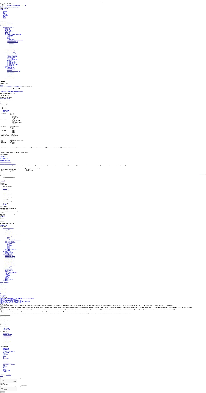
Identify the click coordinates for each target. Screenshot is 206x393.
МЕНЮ (1, 9)
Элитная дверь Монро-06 (7, 186)
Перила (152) (9, 70)
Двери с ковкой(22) (8, 266)
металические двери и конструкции (7, 2)
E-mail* (1, 176)
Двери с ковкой (5, 344)
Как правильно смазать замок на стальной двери (9, 299)
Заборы (4, 355)
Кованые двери (5, 354)
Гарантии (4, 17)
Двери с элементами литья (7, 343)
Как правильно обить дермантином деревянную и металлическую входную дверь (15, 301)
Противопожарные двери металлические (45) (13, 34)
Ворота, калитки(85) (8, 273)
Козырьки (4, 353)
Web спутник (8, 375)
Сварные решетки (6, 348)
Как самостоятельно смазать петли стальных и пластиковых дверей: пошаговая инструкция (17, 298)
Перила (4, 350)
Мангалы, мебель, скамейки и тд (9, 351)
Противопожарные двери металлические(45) (13, 234)
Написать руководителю (7, 363)
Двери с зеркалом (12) (11, 61)
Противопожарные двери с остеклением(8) (12, 240)
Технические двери (6, 329)
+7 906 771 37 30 (16, 5)
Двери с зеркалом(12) (9, 262)
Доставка (4, 12)
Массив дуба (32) (10, 60)
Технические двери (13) (11, 51)
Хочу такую (5, 189)
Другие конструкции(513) (7, 268)
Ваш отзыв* (2, 179)
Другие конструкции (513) (9, 67)
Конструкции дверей (6, 370)
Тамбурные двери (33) (11, 50)
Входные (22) (7, 29)
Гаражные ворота (6, 358)
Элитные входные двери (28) (12, 54)
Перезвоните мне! (22, 5)
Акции (4, 16)
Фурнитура (5, 13)
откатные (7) (11, 44)
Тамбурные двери (6, 328)
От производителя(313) (9, 255)
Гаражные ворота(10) (8, 279)
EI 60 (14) (8, 38)
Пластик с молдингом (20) (12, 59)
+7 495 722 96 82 (10, 5)
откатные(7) (9, 244)
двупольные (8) (9, 36)
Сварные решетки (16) (11, 68)
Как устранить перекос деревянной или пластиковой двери (11, 300)
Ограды (4, 357)
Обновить (3, 181)
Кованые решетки (6, 349)
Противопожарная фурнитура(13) (11, 249)
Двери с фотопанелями (7, 341)
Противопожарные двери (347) (8, 27)
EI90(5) (8, 248)
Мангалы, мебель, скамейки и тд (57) (13, 71)
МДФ (13, 119)
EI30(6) (8, 247)
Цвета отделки (5, 111)
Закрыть (1, 85)
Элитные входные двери (17, 86)
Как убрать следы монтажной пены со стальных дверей (10, 302)
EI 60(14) (8, 238)
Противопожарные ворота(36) (10, 242)
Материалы (5, 14)
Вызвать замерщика (4, 102)
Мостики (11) (9, 75)
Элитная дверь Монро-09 (7, 201)
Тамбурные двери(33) (9, 252)
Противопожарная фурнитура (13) (13, 48)
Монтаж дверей (7, 78)
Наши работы (5, 15)
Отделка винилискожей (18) (12, 55)
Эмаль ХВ (14, 124)
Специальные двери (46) (9, 49)
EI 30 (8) (8, 37)
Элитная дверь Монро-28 (7, 197)
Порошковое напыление (16, 117)
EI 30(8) (8, 237)
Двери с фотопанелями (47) (12, 62)
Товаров (5, 8)
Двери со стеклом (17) (11, 63)
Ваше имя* (2, 175)
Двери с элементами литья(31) (10, 265)
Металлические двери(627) (7, 254)
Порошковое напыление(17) (10, 258)
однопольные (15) (10, 35)
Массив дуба (14, 121)
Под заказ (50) (7, 28)
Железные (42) (7, 32)
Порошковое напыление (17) (12, 56)
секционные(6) (9, 245)
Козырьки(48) (7, 274)
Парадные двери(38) (6, 267)
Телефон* (2, 212)
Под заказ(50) (7, 229)
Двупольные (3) (12, 39)
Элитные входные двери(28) (10, 256)
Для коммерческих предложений (9, 364)
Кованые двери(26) (8, 275)
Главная (1, 86)
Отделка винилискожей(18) (10, 257)
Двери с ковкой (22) (10, 65)
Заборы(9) (6, 276)
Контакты (4, 18)
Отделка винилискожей (7, 335)
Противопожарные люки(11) (10, 241)
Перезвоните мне (3, 225)
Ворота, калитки (6, 352)
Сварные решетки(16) (9, 269)
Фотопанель (14, 123)
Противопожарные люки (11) (12, 41)
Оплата (4, 368)
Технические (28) (8, 30)
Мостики (4, 356)
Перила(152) (7, 271)
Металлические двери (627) (10, 52)
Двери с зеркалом (6, 340)
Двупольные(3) (12, 239)
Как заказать (5, 366)
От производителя (6, 333)
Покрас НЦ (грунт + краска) (17, 122)
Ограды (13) (9, 76)
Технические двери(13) (9, 253)
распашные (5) (11, 43)
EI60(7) (8, 246)
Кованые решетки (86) (11, 69)
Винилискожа (14, 116)
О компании (5, 11)
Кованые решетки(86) (9, 270)
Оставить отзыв (5, 361)
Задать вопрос (5, 362)
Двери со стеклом (6, 342)
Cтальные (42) (7, 33)
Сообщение (2, 214)
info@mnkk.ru (2, 6)
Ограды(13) (7, 278)
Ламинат (13, 118)
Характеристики (6, 110)
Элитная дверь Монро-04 (7, 193)
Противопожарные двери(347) (8, 228)
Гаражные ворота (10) (11, 77)
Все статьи (2, 303)
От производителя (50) (9, 31)
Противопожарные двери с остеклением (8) (15, 40)
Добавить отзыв (203, 174)
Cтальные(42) (7, 233)
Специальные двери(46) (7, 251)
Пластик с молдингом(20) (9, 260)
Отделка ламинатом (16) (11, 57)
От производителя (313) (11, 53)
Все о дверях (5, 371)
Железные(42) (7, 232)
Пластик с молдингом (16, 120)
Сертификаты (7, 250)
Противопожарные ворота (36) (12, 42)
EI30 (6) (10, 46)
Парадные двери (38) (8, 66)
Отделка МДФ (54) (10, 58)
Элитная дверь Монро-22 (7, 190)
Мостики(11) (7, 277)
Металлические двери (8, 86)
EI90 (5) (10, 47)
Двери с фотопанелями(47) (10, 263)
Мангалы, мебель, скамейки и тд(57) (11, 272)
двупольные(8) (9, 236)
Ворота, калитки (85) (11, 72)
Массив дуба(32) (8, 261)
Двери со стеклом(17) (9, 264)
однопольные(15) (10, 235)
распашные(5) (9, 243)
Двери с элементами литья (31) (12, 64)
